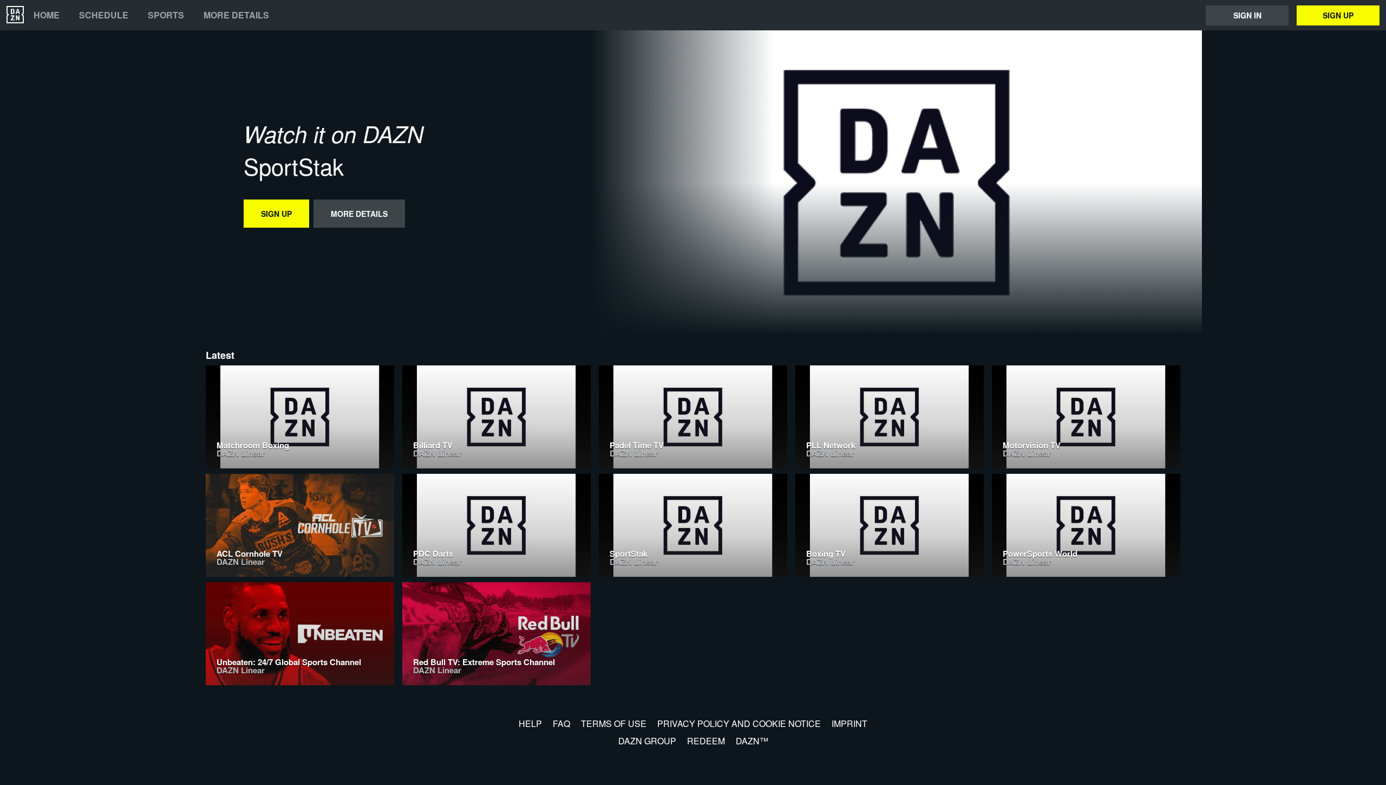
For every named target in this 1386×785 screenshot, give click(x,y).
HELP (530, 723)
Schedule (103, 15)
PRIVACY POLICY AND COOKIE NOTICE (739, 723)
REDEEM (706, 741)
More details (236, 15)
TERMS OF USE (613, 723)
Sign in (1247, 15)
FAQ (561, 723)
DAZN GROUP (647, 741)
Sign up (1338, 15)
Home (47, 15)
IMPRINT (849, 723)
